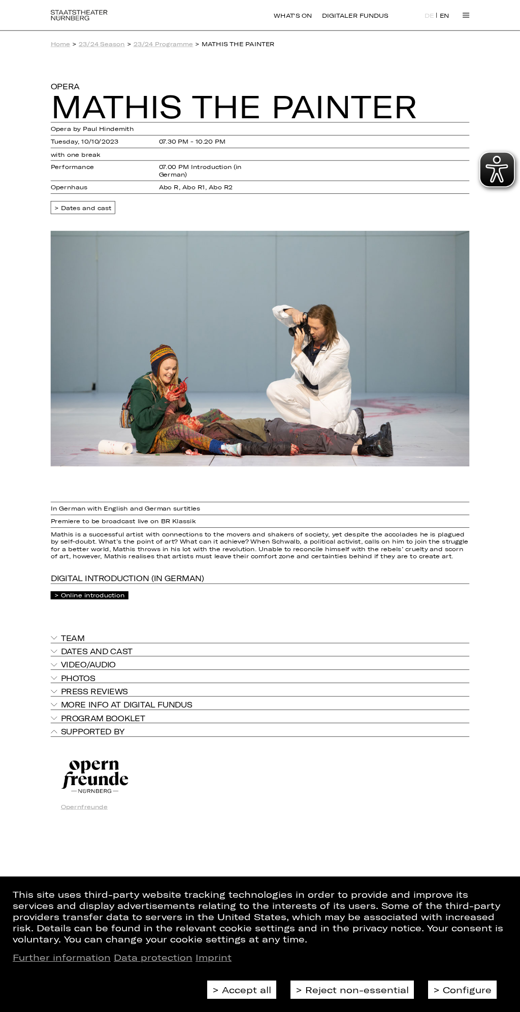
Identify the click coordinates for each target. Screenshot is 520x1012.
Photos (78, 677)
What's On (293, 15)
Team (73, 637)
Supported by (92, 731)
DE (429, 16)
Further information (62, 957)
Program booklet (103, 718)
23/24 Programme (163, 44)
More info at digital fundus (126, 704)
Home (61, 44)
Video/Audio (88, 664)
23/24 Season (102, 44)
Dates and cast (86, 207)
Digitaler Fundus (355, 15)
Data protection (153, 957)
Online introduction (93, 595)
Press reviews (94, 691)
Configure (467, 989)
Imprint (214, 957)
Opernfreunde (84, 807)
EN (444, 16)
